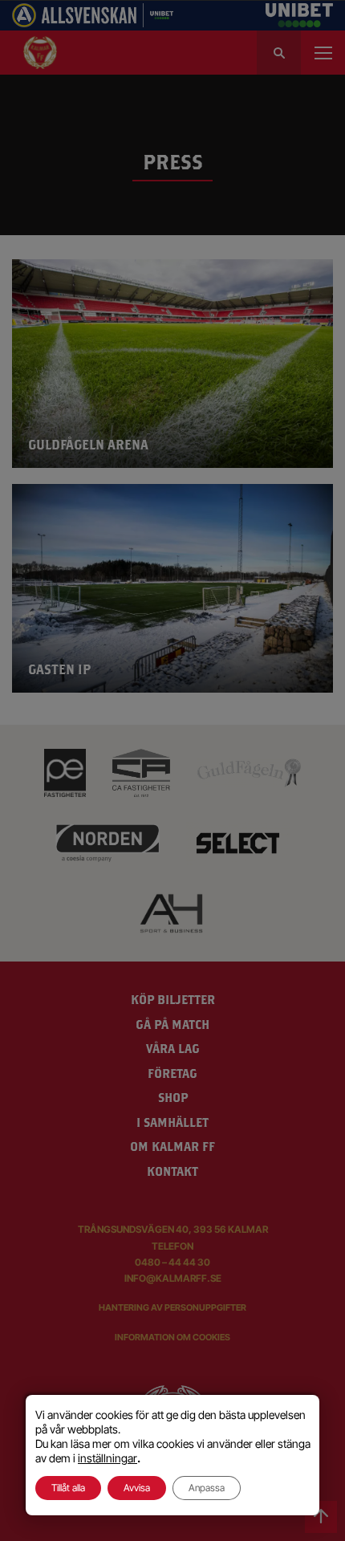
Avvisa (137, 1488)
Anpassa (207, 1488)
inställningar (107, 1458)
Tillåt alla (68, 1488)
